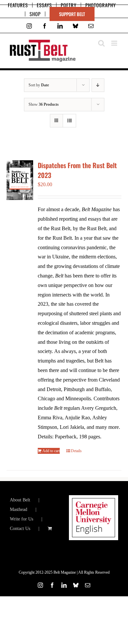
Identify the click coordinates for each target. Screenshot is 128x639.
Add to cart (51, 451)
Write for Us (21, 519)
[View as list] (69, 120)
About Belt (20, 499)
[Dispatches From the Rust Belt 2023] (20, 180)
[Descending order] (98, 85)
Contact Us (20, 528)
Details (76, 451)
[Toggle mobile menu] (114, 43)
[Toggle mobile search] (101, 43)
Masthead (18, 509)
